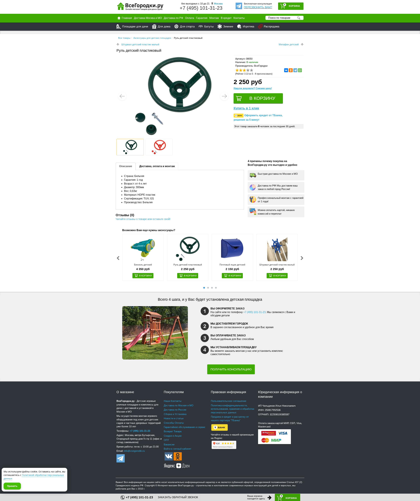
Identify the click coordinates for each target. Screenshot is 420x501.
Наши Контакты (172, 401)
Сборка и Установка (175, 414)
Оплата (189, 18)
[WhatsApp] (300, 70)
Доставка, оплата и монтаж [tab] (157, 166)
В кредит (226, 18)
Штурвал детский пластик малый (140, 44)
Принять (12, 486)
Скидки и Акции (172, 435)
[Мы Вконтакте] (169, 456)
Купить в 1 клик (246, 108)
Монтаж (214, 18)
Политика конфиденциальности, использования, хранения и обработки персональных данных (232, 409)
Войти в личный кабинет (177, 448)
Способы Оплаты (174, 422)
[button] (224, 96)
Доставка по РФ (173, 18)
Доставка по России (175, 409)
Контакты (239, 18)
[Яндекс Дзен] (177, 465)
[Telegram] (295, 70)
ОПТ (166, 440)
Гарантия (201, 18)
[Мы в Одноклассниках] (178, 456)
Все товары (124, 38)
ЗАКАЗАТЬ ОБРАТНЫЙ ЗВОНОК (178, 497)
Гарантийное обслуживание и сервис (184, 427)
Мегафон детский (289, 44)
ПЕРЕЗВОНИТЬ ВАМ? (258, 7)
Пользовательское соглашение (228, 401)
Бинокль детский (143, 264)
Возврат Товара (172, 431)
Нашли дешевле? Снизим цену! (253, 88)
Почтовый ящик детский (232, 264)
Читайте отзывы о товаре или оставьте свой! (143, 219)
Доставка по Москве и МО (178, 405)
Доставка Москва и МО (148, 18)
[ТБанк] (219, 427)
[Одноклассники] (291, 70)
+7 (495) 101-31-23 (201, 8)
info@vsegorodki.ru (134, 450)
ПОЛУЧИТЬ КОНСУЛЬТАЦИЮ (231, 369)
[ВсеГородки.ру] (140, 7)
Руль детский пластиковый (187, 264)
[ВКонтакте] (286, 70)
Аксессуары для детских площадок (152, 38)
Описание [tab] (125, 166)
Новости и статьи (173, 418)
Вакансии (169, 444)
